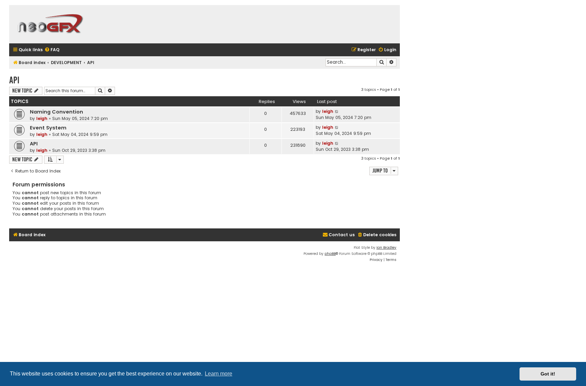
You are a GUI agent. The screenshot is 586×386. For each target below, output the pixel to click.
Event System (48, 127)
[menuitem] (51, 50)
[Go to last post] (337, 111)
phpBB (330, 253)
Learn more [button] (218, 374)
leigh (41, 118)
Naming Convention (56, 111)
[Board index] (50, 24)
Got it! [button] (548, 374)
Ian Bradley (386, 247)
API (14, 80)
